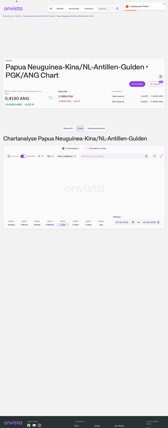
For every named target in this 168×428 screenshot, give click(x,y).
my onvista (74, 8)
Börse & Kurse (8, 16)
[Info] (41, 156)
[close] (164, 4)
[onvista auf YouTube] (34, 426)
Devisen (18, 16)
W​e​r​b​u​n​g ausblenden (107, 36)
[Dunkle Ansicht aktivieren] (17, 1)
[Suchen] (117, 8)
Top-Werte (119, 425)
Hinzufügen (137, 84)
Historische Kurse (96, 128)
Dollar (97, 425)
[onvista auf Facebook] (28, 426)
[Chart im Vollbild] (161, 156)
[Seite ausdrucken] (161, 76)
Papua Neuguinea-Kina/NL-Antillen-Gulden (39, 16)
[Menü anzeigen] (51, 8)
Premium (89, 8)
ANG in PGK (62, 91)
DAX (76, 425)
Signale (156, 84)
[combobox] (114, 156)
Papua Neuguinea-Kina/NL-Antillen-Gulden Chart (75, 16)
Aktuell (60, 8)
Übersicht (68, 128)
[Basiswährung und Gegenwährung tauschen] (50, 98)
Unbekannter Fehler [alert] (139, 6)
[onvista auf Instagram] (39, 426)
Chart (80, 128)
